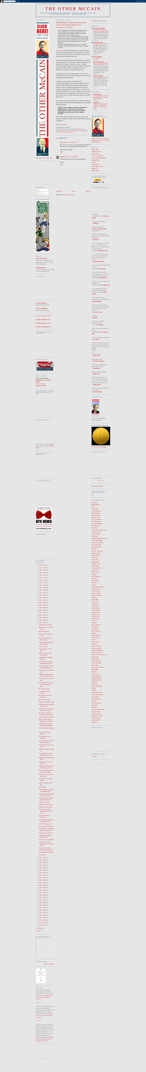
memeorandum (97, 94)
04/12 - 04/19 (42, 890)
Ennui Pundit (95, 665)
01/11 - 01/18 (42, 922)
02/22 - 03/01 (42, 907)
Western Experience (96, 635)
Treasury (70, 132)
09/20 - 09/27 (42, 600)
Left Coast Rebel (97, 56)
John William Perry (96, 576)
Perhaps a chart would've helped (46, 702)
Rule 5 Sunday (42, 854)
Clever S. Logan (95, 591)
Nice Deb (94, 623)
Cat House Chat (95, 616)
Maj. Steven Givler (96, 610)
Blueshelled (94, 578)
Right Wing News (96, 513)
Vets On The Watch (96, 663)
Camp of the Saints (96, 593)
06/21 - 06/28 (42, 865)
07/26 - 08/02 (42, 620)
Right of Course (95, 614)
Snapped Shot (106, 285)
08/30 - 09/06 (42, 607)
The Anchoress (95, 629)
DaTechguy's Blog (98, 42)
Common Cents (95, 612)
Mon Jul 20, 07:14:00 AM (70, 142)
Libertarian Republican (97, 650)
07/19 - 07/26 (42, 622)
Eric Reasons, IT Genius (98, 667)
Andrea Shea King (96, 661)
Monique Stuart (95, 580)
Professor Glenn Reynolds (99, 229)
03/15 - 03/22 (42, 900)
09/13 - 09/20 (42, 602)
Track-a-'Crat (95, 601)
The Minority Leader (97, 680)
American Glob (95, 604)
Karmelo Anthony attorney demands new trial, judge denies (100, 30)
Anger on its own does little (45, 807)
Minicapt (62, 157)
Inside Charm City (96, 631)
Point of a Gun (95, 559)
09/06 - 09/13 (42, 605)
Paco (94, 350)
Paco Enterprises (96, 526)
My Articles (44, 316)
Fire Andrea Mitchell (97, 523)
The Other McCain (73, 8)
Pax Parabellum (95, 618)
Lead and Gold (95, 606)
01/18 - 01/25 (42, 920)
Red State (101, 325)
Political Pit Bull (96, 720)
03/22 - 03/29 (42, 897)
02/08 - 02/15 (42, 912)
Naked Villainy (95, 659)
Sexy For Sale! (42, 787)
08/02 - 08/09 (42, 617)
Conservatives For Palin (97, 542)
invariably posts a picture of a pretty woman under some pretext (45, 1015)
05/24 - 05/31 (42, 875)
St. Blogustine (95, 627)
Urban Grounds (95, 637)
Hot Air (93, 506)
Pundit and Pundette (96, 547)
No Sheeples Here (96, 553)
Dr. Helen (94, 690)
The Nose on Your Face (97, 551)
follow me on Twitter (49, 964)
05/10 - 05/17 (42, 880)
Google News (96, 102)
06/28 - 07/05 (42, 862)
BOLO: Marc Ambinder (45, 699)
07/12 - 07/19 (42, 857)
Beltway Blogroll (96, 170)
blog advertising (95, 21)
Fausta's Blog (95, 599)
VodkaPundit (95, 536)
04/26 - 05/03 (42, 885)
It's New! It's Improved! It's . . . (46, 824)
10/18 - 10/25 (42, 590)
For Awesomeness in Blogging (99, 446)
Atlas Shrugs (102, 269)
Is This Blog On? (96, 608)
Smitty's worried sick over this (46, 717)
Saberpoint (94, 574)
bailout (63, 130)
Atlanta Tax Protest (96, 675)
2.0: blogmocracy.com (97, 568)
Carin (61, 142)
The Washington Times (97, 166)
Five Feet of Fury (96, 517)
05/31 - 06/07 (42, 872)
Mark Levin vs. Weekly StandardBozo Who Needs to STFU (46, 843)
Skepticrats (94, 644)
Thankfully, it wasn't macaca (46, 804)
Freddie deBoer (97, 384)
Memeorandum (62, 124)
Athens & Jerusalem (96, 648)
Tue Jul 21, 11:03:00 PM (71, 157)
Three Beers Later (96, 589)
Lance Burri (96, 339)
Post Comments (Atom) (68, 195)
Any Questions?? (97, 58)
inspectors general (72, 130)
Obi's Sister (94, 528)
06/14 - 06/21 (42, 867)
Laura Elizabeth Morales (98, 694)
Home (73, 191)
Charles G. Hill (95, 572)
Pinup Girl (94, 671)
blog (40, 971)
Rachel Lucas (95, 684)
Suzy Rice (94, 582)
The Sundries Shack (98, 62)
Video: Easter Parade (98, 77)
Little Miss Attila (96, 563)
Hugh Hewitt (95, 722)
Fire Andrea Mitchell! (99, 28)
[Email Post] (83, 129)
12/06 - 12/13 (42, 572)
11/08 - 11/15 (42, 582)
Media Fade (94, 707)
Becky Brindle (95, 561)
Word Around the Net (97, 652)
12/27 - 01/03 (42, 565)
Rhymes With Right (96, 686)
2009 (39, 563)
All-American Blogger (97, 540)
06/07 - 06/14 (42, 870)
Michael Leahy (95, 656)
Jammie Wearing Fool (97, 692)
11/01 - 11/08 (42, 585)
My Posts (44, 327)
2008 (39, 928)
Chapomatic (96, 239)
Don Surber (94, 682)
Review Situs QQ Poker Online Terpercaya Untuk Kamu (100, 63)
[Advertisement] (76, 1067)
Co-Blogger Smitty (40, 267)
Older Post (88, 191)
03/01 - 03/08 (42, 905)
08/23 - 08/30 (42, 610)
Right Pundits (95, 669)
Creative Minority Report (98, 587)
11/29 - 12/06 (42, 575)
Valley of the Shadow (41, 385)
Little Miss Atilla (97, 312)
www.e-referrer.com (101, 480)
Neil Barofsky (83, 130)
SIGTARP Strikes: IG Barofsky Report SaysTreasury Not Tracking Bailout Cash (71, 23)
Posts (39, 190)
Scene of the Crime (40, 384)
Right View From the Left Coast (99, 654)
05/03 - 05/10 (42, 882)
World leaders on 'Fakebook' (46, 833)
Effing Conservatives (97, 595)
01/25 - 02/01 (42, 917)
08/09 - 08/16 (42, 615)
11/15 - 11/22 (42, 580)
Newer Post (59, 191)
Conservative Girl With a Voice (99, 530)
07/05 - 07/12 (42, 860)
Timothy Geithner (61, 132)
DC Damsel (94, 705)
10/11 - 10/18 (42, 592)
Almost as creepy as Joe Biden (46, 839)
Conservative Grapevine (97, 156)
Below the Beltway (96, 625)
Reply (61, 152)
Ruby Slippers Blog (96, 544)
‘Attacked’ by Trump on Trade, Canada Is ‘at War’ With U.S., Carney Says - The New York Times (100, 106)
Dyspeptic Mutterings (98, 261)
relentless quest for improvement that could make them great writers (45, 1039)
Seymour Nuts (96, 355)
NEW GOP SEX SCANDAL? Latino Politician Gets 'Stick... (46, 684)
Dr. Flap (94, 620)
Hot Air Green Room (97, 519)
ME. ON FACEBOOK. (42, 308)
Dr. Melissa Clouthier (98, 361)
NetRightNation (95, 160)
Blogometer (94, 168)
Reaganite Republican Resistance (100, 538)
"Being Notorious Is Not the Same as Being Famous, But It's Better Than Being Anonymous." (101, 140)
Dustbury (94, 585)
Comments (40, 193)
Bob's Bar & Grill (96, 703)
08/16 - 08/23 (42, 612)
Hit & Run (94, 701)
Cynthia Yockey (95, 566)
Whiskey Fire (96, 374)
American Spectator (96, 151)
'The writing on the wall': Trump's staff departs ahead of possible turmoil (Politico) (101, 97)
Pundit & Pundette (98, 76)
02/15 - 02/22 (42, 910)
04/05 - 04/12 (42, 892)
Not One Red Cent (96, 515)
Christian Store (94, 756)
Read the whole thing (61, 50)
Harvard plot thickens (44, 631)
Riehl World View (102, 278)
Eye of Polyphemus (96, 699)
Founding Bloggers (96, 678)
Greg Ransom (96, 368)
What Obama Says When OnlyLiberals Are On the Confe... (45, 811)
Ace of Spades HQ (96, 511)
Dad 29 (93, 639)
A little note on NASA (44, 802)
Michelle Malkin (96, 504)
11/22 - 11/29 (42, 577)
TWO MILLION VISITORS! (46, 852)
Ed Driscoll (96, 223)
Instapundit (94, 502)
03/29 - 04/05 (42, 895)
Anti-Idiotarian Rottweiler (98, 709)
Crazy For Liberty (96, 711)
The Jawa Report (96, 642)
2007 (39, 930)
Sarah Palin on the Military (45, 625)
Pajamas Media (95, 153)
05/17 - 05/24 (42, 877)
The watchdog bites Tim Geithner (64, 27)
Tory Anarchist (95, 697)
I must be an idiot (43, 646)
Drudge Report (95, 164)
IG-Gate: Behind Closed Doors (46, 826)
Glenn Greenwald (97, 392)
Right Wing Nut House (97, 716)
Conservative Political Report (99, 158)
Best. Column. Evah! (44, 689)
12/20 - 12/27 (42, 567)
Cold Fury (94, 549)
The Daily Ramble (96, 718)
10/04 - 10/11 (42, 595)
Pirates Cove (95, 570)
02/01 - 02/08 (42, 915)
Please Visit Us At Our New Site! (44, 158)
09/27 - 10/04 (42, 597)
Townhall (94, 162)
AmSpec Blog (95, 509)
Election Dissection (96, 713)
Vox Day (94, 688)
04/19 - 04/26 (42, 887)
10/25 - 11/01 (42, 587)
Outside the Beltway (96, 646)
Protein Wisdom (96, 534)
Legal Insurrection (96, 532)
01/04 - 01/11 (42, 925)
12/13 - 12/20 (42, 570)
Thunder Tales (95, 673)
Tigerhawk (94, 597)
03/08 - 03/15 (42, 902)
